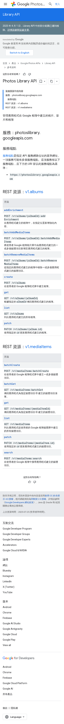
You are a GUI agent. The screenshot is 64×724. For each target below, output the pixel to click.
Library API (11, 14)
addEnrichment (13, 210)
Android (7, 607)
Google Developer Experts (16, 539)
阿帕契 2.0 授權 (38, 499)
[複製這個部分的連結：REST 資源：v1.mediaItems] (55, 347)
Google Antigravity (13, 629)
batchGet (10, 383)
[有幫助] (24, 74)
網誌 (5, 565)
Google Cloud (10, 634)
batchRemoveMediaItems (19, 254)
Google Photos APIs (30, 63)
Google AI (8, 688)
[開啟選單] (5, 4)
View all (7, 645)
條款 (5, 708)
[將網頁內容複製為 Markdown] (51, 81)
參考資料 (11, 67)
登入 (57, 4)
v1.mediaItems (38, 346)
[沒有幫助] (29, 74)
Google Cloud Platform (15, 683)
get (6, 292)
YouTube (7, 592)
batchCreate (12, 365)
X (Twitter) (8, 587)
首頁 (5, 63)
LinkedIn (7, 581)
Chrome (7, 612)
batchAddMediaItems (17, 232)
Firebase (7, 618)
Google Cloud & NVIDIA (15, 550)
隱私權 (14, 708)
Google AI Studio (11, 623)
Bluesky (7, 570)
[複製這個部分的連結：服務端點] (19, 149)
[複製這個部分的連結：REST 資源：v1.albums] (46, 192)
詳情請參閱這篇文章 (18, 30)
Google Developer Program (17, 528)
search (8, 452)
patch (7, 323)
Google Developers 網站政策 (19, 502)
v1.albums (34, 191)
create (8, 276)
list (7, 307)
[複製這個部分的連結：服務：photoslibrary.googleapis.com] (35, 138)
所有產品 (7, 694)
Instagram (8, 576)
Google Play (9, 639)
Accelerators (10, 545)
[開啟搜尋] (50, 4)
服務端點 (8, 155)
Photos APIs (38, 4)
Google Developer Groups (16, 534)
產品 (14, 63)
